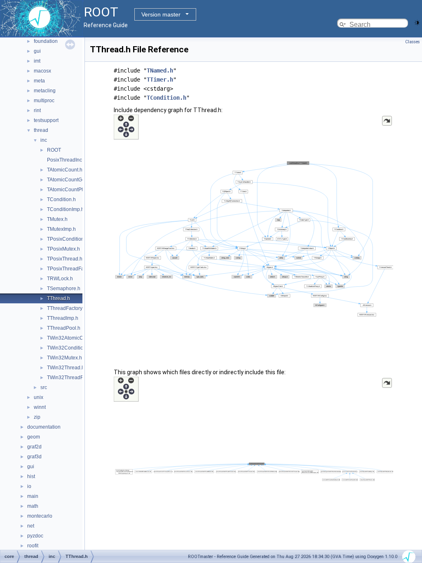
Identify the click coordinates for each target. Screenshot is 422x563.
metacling (45, 91)
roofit (32, 546)
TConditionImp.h (65, 209)
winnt (40, 407)
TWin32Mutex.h (64, 358)
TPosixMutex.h (63, 249)
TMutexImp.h (61, 229)
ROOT (54, 150)
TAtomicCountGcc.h (69, 180)
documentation (44, 427)
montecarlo (39, 516)
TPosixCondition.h (67, 239)
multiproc (44, 100)
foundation (46, 41)
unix (38, 397)
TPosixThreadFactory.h (72, 269)
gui (37, 51)
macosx (42, 71)
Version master (161, 14)
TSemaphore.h (63, 288)
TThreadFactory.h (66, 308)
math (32, 506)
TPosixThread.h (64, 259)
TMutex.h (57, 219)
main (32, 496)
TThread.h (58, 298)
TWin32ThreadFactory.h (74, 377)
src (43, 387)
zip (37, 417)
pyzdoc (35, 536)
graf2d (34, 447)
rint (37, 110)
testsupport (46, 120)
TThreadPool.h (63, 328)
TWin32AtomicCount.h (72, 338)
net (30, 526)
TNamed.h (160, 70)
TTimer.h (160, 79)
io (29, 486)
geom (33, 437)
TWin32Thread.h (65, 368)
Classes (412, 42)
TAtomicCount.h (64, 170)
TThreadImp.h (62, 318)
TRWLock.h (60, 279)
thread (41, 130)
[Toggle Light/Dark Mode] (417, 22)
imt (37, 61)
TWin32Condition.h (68, 348)
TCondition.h (61, 199)
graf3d (34, 457)
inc (43, 140)
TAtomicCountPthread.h (73, 189)
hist (31, 476)
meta (39, 81)
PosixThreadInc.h (66, 160)
